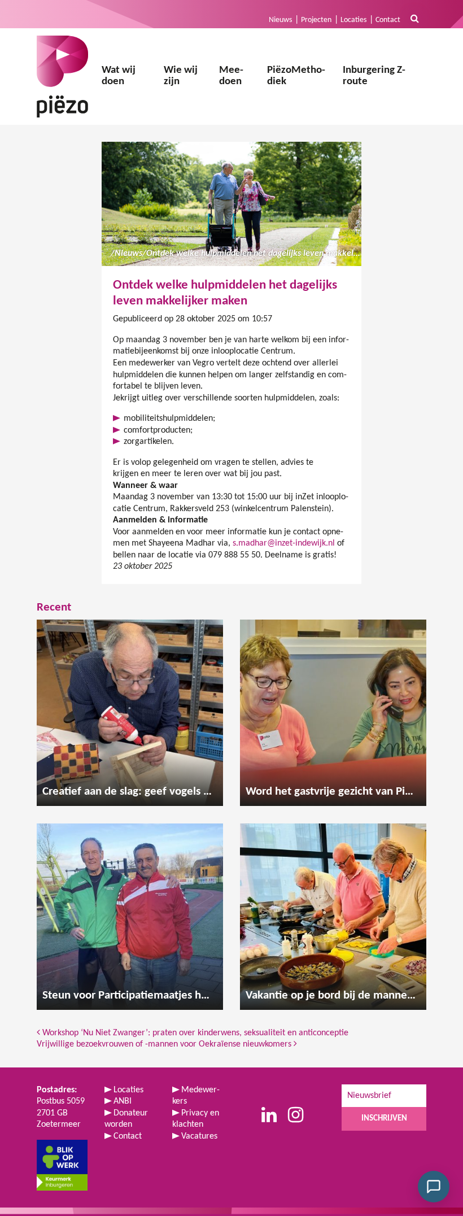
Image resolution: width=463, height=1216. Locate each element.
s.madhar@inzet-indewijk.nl (284, 543)
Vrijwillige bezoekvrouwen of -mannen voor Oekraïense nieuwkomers (165, 1044)
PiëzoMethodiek (296, 76)
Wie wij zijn (181, 76)
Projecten (316, 20)
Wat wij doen (119, 76)
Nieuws (280, 20)
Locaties (353, 20)
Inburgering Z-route (374, 76)
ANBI (122, 1101)
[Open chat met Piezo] (433, 1186)
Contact (387, 20)
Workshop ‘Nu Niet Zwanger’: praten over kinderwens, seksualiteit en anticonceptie (194, 1033)
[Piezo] (62, 76)
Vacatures (199, 1136)
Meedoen (231, 76)
